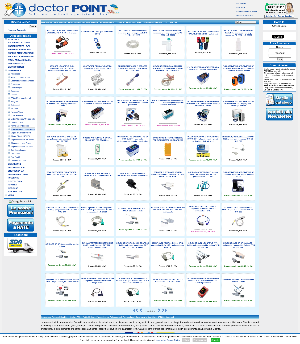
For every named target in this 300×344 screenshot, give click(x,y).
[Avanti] (158, 311)
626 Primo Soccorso (19, 43)
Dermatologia (16, 88)
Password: (279, 53)
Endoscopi (15, 105)
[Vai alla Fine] (164, 311)
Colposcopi (15, 84)
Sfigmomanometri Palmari (21, 143)
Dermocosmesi (16, 67)
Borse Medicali (16, 63)
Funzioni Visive (17, 112)
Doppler (14, 95)
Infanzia (12, 185)
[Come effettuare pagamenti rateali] (20, 232)
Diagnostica (15, 70)
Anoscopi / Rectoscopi (20, 77)
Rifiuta (186, 340)
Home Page (13, 40)
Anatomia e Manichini (19, 50)
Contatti (240, 8)
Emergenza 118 (16, 171)
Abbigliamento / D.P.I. (19, 46)
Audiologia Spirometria (21, 56)
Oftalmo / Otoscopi (18, 122)
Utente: (280, 47)
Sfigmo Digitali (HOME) (20, 136)
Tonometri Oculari (18, 160)
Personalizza (199, 340)
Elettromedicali (17, 167)
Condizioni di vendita (246, 12)
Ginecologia (15, 181)
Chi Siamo (241, 4)
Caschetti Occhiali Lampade (22, 81)
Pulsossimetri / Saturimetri (23, 129)
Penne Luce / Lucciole (20, 126)
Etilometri (14, 108)
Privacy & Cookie (244, 16)
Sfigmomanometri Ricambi (21, 147)
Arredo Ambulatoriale (21, 53)
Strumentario (15, 192)
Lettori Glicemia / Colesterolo (23, 119)
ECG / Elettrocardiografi (21, 98)
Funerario (13, 178)
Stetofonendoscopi (18, 150)
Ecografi (14, 102)
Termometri (15, 154)
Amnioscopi (15, 74)
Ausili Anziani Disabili (19, 60)
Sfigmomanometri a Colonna (22, 140)
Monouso (13, 188)
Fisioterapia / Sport (19, 174)
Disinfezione (14, 164)
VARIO (11, 195)
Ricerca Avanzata (17, 30)
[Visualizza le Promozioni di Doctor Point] (20, 217)
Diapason (15, 91)
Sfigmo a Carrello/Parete (21, 133)
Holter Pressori (17, 115)
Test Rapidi (15, 157)
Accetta (215, 340)
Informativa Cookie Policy (168, 340)
